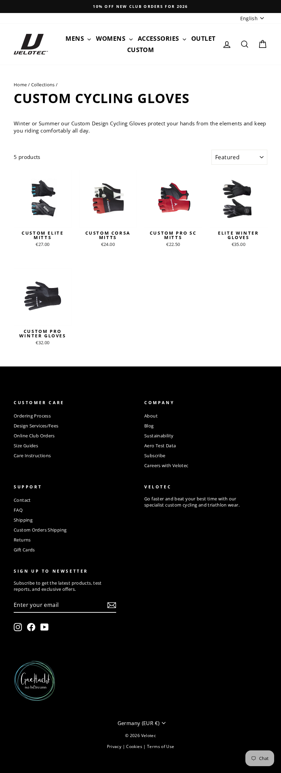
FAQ (18, 510)
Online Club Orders (34, 436)
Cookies (134, 746)
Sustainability (158, 436)
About (151, 416)
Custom (140, 50)
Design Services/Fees (36, 426)
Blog (149, 426)
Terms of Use (160, 746)
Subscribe (154, 455)
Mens (75, 38)
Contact (22, 500)
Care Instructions (32, 455)
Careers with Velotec (166, 465)
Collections (43, 85)
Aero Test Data (160, 445)
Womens (111, 38)
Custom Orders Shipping (40, 530)
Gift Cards (24, 550)
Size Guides (26, 445)
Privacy (115, 746)
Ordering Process (32, 416)
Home (20, 85)
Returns (22, 540)
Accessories (159, 38)
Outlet (203, 38)
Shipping (23, 520)
